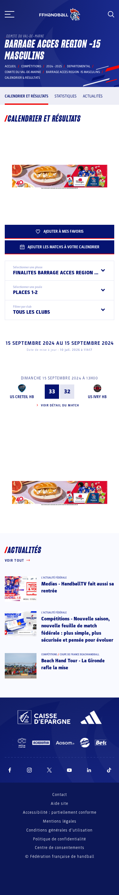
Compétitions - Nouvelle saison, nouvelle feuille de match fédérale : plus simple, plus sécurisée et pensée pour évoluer (77, 629)
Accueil (10, 66)
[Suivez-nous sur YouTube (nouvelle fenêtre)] (69, 770)
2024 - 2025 (54, 66)
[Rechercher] (111, 14)
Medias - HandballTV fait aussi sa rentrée (77, 587)
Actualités (92, 96)
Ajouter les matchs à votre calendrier (63, 247)
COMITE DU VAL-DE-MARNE (23, 72)
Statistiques (65, 96)
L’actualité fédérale (54, 577)
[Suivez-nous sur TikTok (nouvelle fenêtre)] (109, 770)
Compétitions (31, 66)
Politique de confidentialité (59, 839)
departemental (78, 66)
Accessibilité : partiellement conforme (59, 812)
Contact (59, 794)
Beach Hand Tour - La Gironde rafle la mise (73, 664)
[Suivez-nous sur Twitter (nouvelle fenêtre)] (49, 770)
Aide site (59, 803)
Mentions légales (59, 821)
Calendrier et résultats (26, 96)
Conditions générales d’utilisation (59, 830)
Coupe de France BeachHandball (79, 654)
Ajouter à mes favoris (63, 231)
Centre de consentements (59, 847)
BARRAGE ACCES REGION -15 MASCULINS (73, 72)
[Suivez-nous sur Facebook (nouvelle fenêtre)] (9, 770)
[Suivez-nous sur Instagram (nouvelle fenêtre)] (29, 770)
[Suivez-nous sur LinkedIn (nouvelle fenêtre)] (89, 770)
